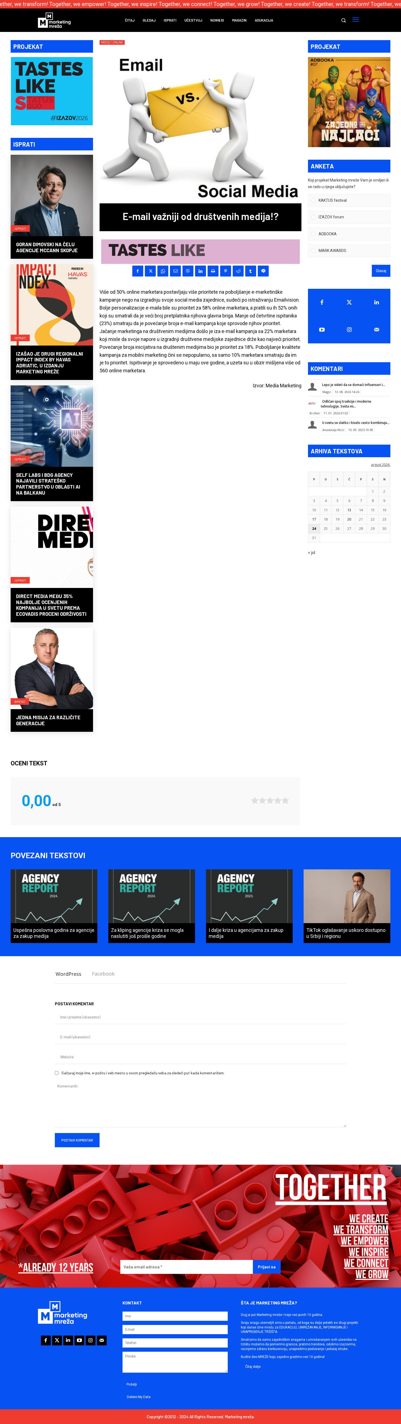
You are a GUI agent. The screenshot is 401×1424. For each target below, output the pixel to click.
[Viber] (187, 271)
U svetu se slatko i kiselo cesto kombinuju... (356, 422)
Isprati (20, 228)
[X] (150, 271)
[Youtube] (322, 329)
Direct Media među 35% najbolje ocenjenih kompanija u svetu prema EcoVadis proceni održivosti (51, 605)
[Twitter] (349, 302)
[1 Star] (255, 800)
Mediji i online (112, 42)
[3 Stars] (270, 800)
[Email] (175, 271)
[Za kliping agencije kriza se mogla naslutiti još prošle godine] (151, 906)
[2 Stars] (262, 800)
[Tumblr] (250, 271)
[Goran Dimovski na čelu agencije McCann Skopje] (52, 196)
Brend (19, 701)
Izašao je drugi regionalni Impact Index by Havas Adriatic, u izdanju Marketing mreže (49, 362)
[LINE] (263, 271)
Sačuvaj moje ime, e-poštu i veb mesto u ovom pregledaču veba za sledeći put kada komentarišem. (143, 1073)
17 (314, 519)
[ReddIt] (238, 271)
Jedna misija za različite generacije (48, 720)
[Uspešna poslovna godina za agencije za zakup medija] (54, 906)
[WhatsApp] (162, 271)
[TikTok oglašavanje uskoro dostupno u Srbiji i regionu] (347, 906)
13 (349, 509)
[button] (343, 20)
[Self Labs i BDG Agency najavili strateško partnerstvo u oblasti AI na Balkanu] (52, 426)
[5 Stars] (285, 800)
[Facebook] (137, 271)
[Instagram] (349, 329)
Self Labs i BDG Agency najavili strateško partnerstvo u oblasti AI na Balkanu (48, 484)
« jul (311, 552)
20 (349, 519)
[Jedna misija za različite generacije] (52, 669)
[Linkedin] (200, 271)
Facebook (103, 973)
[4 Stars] (278, 800)
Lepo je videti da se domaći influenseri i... (353, 384)
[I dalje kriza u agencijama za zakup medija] (249, 906)
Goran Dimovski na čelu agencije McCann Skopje (47, 247)
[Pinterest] (225, 271)
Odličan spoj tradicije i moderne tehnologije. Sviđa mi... (346, 404)
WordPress (68, 974)
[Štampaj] (213, 271)
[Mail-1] (376, 329)
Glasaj (381, 271)
